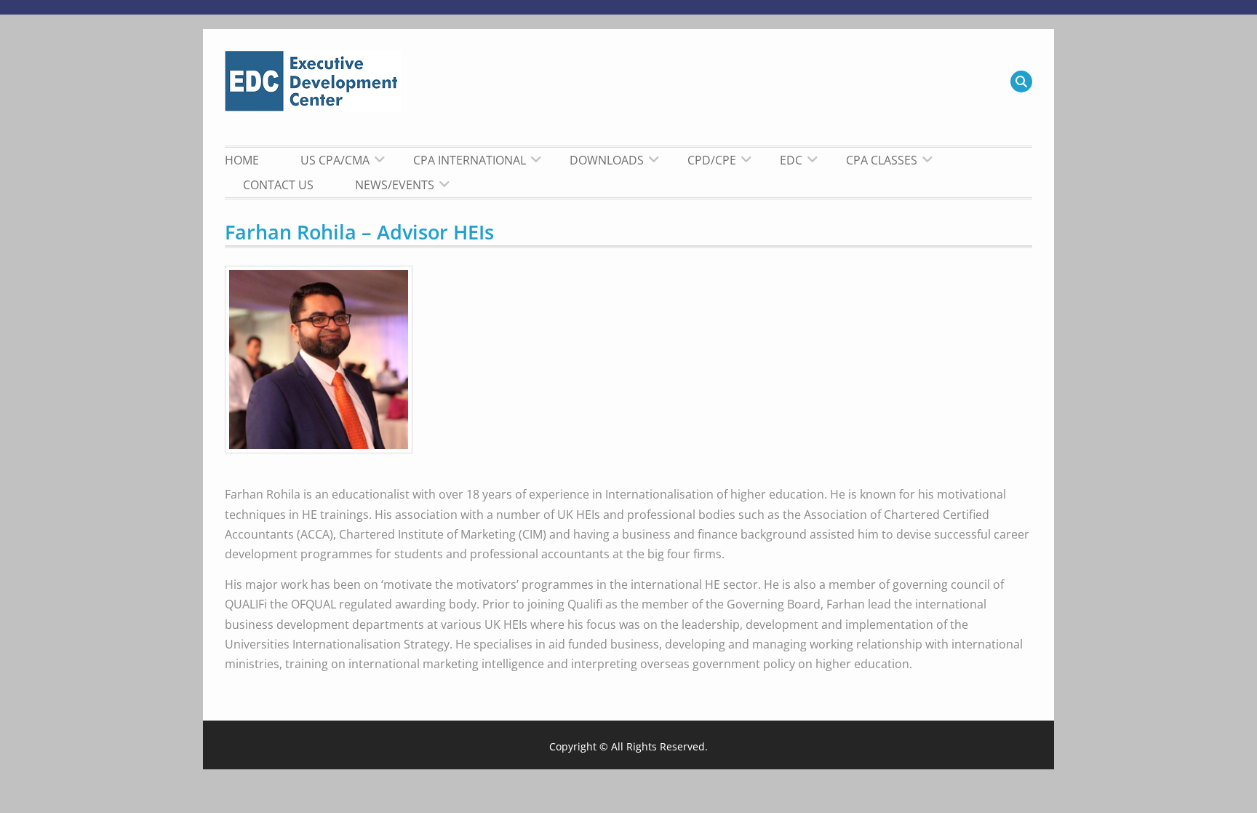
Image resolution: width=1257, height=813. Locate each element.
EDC (791, 160)
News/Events (394, 185)
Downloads (607, 160)
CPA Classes (881, 160)
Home (242, 160)
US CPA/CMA (335, 160)
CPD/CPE (711, 160)
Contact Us (278, 185)
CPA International (469, 160)
